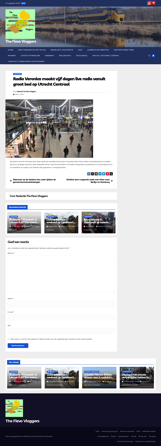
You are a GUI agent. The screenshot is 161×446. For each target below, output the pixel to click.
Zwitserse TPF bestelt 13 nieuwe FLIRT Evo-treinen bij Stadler (23, 222)
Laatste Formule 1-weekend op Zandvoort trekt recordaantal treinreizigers (60, 223)
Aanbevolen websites (98, 50)
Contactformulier (30, 56)
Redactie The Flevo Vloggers (26, 91)
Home (10, 50)
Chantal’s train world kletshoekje (26, 61)
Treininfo (49, 56)
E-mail (11, 312)
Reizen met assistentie (62, 50)
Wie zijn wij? (65, 56)
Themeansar (49, 436)
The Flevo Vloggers (20, 41)
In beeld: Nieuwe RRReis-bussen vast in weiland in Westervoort (98, 377)
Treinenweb (17, 74)
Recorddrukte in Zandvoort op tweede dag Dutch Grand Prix (96, 222)
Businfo (12, 56)
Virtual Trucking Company (105, 56)
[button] (149, 56)
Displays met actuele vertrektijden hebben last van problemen (136, 377)
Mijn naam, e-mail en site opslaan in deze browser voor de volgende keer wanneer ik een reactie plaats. (51, 339)
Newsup (38, 436)
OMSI (80, 50)
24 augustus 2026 (18, 381)
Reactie (11, 253)
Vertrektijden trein (124, 50)
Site (9, 325)
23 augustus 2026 (56, 381)
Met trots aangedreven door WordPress (18, 436)
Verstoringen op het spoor (32, 50)
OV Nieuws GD (127, 371)
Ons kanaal (82, 56)
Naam (11, 298)
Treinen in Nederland (92, 371)
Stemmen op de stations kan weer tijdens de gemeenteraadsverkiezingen (34, 180)
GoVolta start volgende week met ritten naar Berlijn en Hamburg (88, 180)
